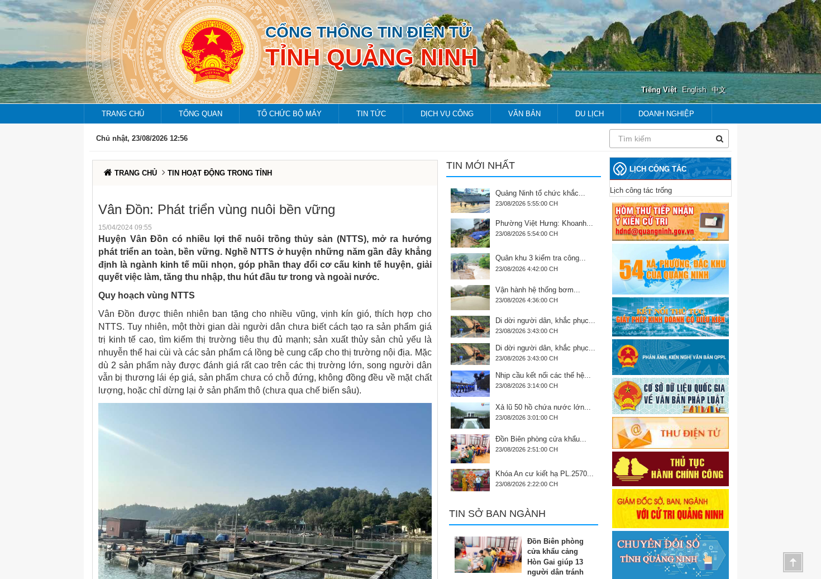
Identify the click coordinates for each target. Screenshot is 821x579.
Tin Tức (371, 114)
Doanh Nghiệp (666, 114)
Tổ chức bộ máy (289, 114)
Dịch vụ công (447, 114)
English (694, 90)
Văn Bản (524, 114)
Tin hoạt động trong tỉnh (220, 173)
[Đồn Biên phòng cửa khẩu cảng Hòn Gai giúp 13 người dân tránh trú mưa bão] (491, 555)
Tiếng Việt (658, 90)
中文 (719, 90)
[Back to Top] (793, 562)
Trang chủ (123, 114)
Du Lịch (589, 114)
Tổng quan (200, 114)
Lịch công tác (657, 169)
